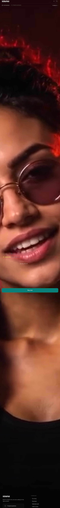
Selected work (35, 504)
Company (54, 5)
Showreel (34, 501)
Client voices (35, 506)
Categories (6, 5)
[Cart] (57, 1)
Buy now (30, 290)
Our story (34, 498)
